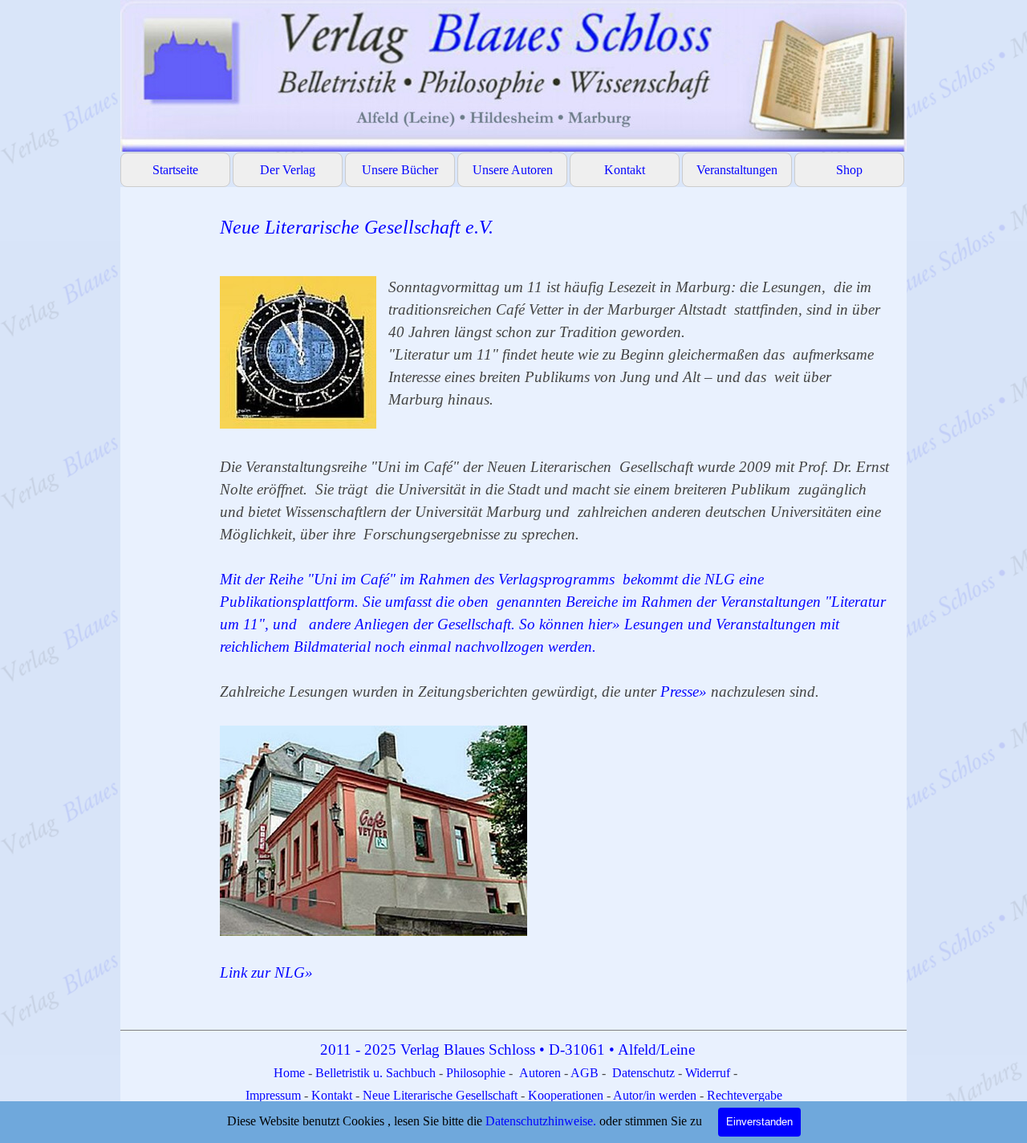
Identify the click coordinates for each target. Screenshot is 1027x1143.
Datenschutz (643, 1073)
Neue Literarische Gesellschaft (442, 1095)
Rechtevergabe (744, 1095)
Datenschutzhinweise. (540, 1121)
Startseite (175, 170)
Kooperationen (565, 1095)
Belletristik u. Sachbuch (375, 1073)
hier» (606, 624)
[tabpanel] (555, 610)
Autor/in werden (654, 1095)
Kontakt (624, 170)
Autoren (540, 1073)
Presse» (685, 691)
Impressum (275, 1095)
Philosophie (477, 1073)
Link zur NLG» (266, 972)
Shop (849, 170)
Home (291, 1073)
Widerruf (707, 1073)
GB (591, 1073)
